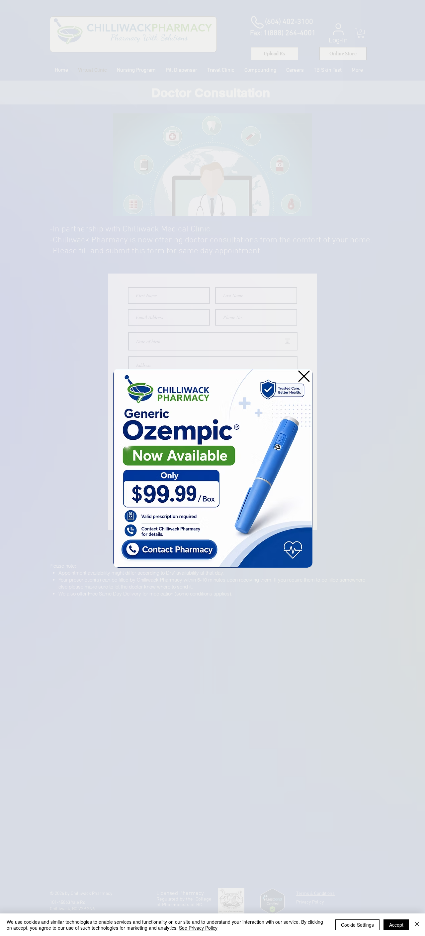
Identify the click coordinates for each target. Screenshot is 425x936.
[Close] (417, 925)
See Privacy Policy (198, 927)
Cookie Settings (357, 924)
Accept (396, 924)
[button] (304, 376)
